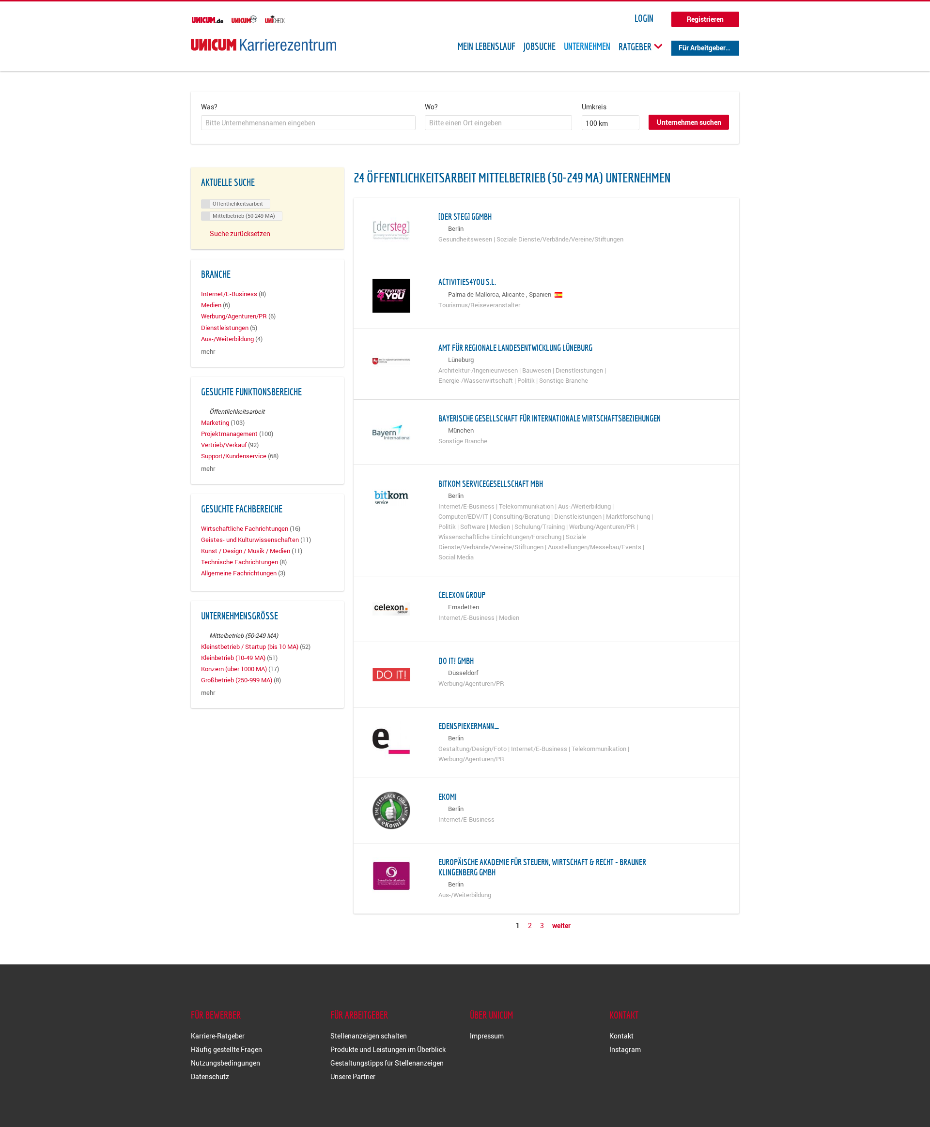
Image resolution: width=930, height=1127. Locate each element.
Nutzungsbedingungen (225, 1062)
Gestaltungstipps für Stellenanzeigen (387, 1062)
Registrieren (705, 19)
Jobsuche (540, 46)
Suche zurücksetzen (240, 233)
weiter (561, 925)
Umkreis (594, 106)
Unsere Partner (352, 1076)
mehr (208, 351)
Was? (209, 106)
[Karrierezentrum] (263, 45)
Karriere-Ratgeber (218, 1035)
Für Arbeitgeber (702, 47)
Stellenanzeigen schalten (368, 1035)
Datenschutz (210, 1076)
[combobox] (308, 123)
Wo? (431, 106)
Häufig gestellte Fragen (226, 1049)
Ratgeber (636, 46)
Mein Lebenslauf (486, 46)
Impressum (487, 1035)
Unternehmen (587, 46)
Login (644, 18)
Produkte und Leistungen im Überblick (388, 1049)
